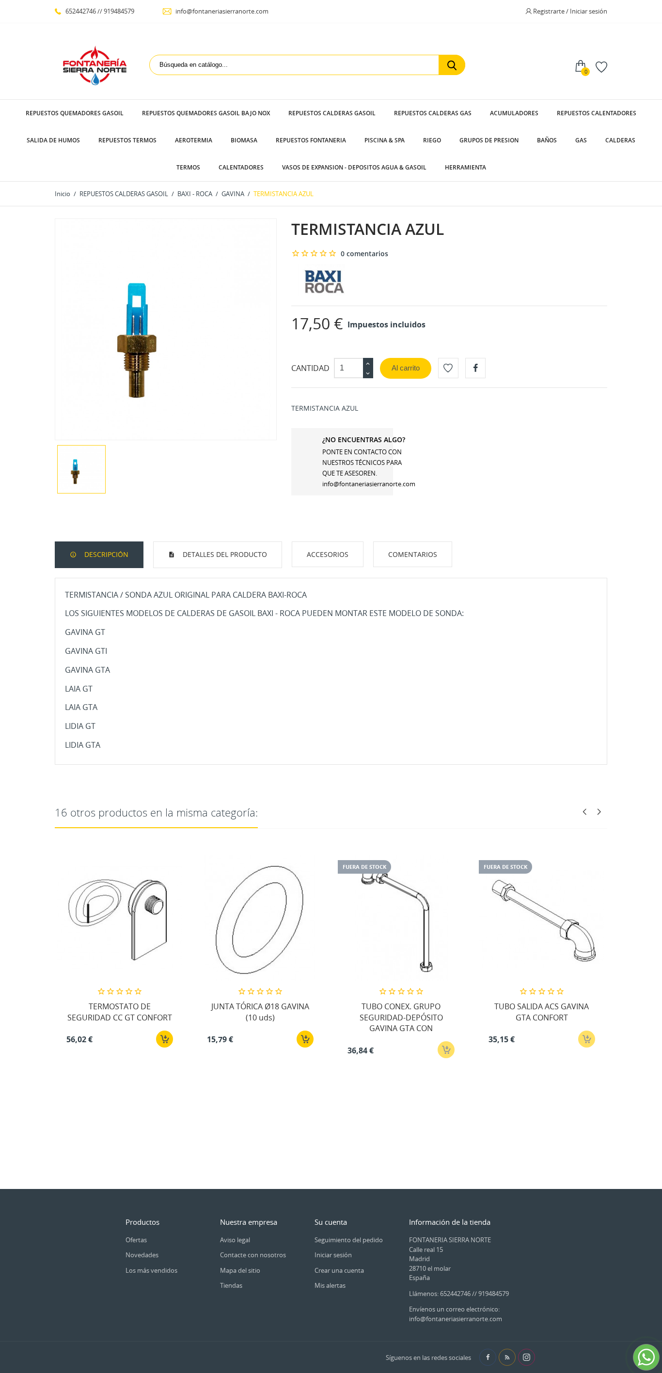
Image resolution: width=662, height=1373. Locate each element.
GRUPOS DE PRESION (489, 140)
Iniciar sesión (333, 1254)
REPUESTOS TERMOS (127, 140)
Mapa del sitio (240, 1270)
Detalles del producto (224, 554)
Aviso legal (235, 1239)
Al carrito (406, 368)
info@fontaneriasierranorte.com (221, 11)
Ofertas (136, 1239)
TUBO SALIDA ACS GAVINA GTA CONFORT (541, 1011)
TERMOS (188, 167)
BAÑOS (547, 140)
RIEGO (432, 140)
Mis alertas (330, 1285)
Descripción (105, 554)
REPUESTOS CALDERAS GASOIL (332, 113)
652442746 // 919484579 (99, 11)
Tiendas (231, 1285)
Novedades (142, 1254)
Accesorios (327, 554)
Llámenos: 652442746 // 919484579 (459, 1293)
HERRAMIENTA (465, 167)
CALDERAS (620, 140)
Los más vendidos (151, 1270)
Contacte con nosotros (253, 1254)
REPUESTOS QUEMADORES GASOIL (75, 113)
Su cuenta (331, 1222)
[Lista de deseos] (601, 66)
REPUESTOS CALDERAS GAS (433, 113)
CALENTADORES (241, 167)
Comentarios (412, 554)
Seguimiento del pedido (349, 1239)
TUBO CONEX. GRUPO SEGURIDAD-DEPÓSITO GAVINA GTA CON (401, 1017)
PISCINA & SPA (384, 140)
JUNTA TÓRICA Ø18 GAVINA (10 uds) (260, 1011)
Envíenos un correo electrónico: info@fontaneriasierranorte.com (455, 1314)
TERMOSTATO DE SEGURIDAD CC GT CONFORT (119, 1011)
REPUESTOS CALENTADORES (596, 113)
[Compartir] (475, 368)
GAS (581, 140)
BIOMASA (244, 140)
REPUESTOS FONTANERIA (311, 140)
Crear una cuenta (339, 1270)
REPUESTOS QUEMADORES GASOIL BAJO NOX (206, 113)
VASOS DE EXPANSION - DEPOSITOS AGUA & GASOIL (354, 167)
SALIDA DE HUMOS (53, 140)
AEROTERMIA (193, 140)
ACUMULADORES (514, 113)
